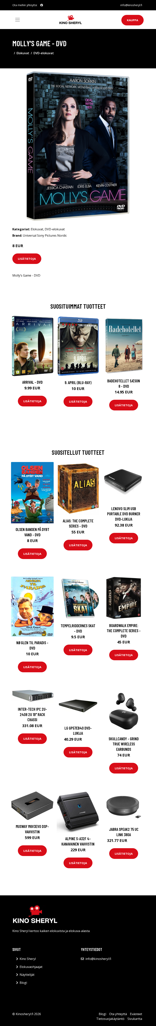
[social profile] (42, 5)
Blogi (23, 983)
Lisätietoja (27, 259)
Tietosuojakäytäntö (110, 1019)
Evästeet (136, 1014)
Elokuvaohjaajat (31, 967)
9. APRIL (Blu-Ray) (78, 382)
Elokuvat (23, 53)
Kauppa (132, 20)
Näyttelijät (27, 975)
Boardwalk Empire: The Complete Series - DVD (124, 630)
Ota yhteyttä (118, 1014)
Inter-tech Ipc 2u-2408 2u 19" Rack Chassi (32, 714)
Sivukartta (134, 1019)
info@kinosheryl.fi (131, 5)
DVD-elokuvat (43, 53)
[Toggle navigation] (17, 19)
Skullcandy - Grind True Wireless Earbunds (124, 744)
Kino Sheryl (28, 959)
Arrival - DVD (32, 382)
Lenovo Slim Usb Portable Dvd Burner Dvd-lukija (123, 513)
